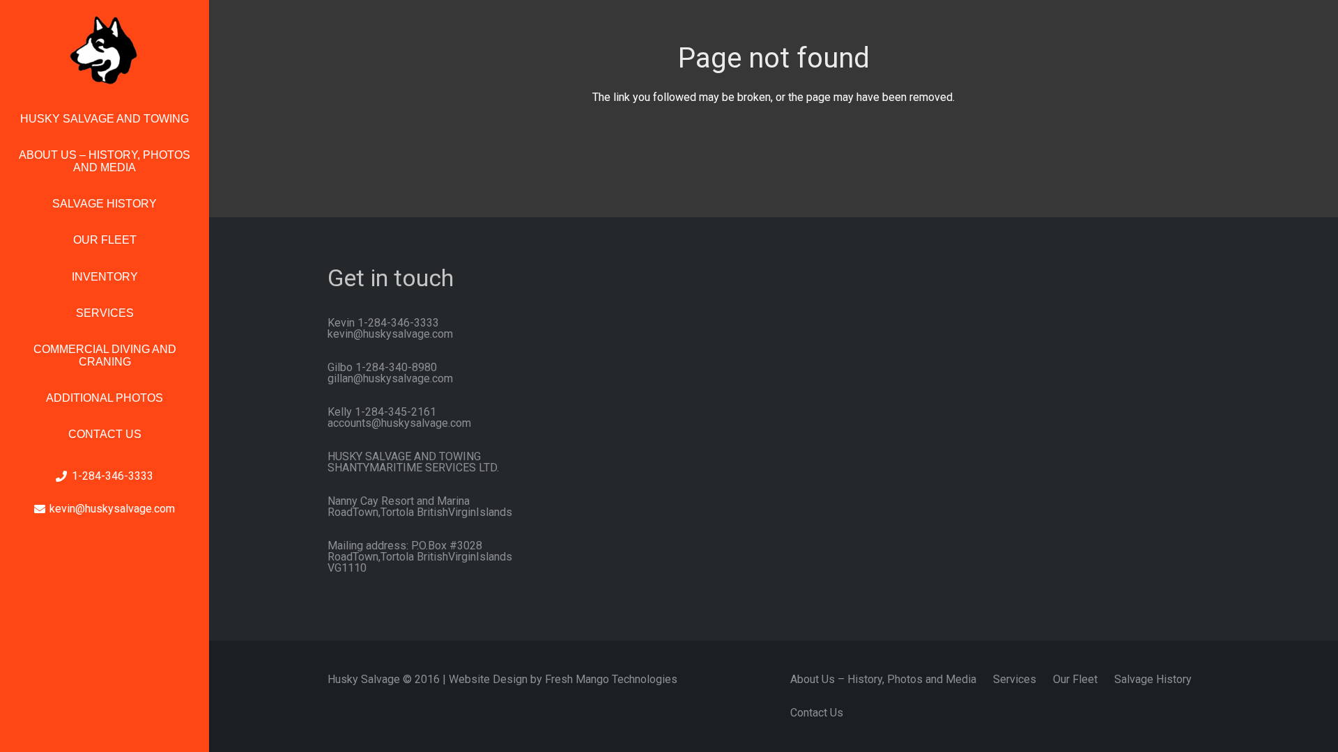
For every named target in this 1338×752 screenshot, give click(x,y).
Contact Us (816, 712)
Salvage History (1153, 679)
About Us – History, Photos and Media (883, 679)
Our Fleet (1075, 679)
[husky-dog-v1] (104, 50)
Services (1014, 679)
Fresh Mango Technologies (611, 679)
